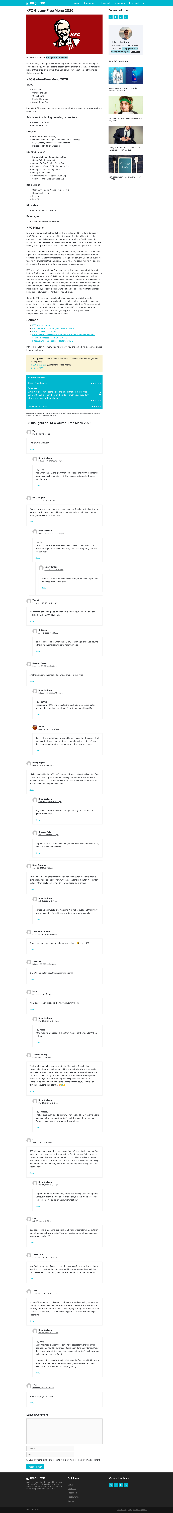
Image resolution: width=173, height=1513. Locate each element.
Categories (89, 3)
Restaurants (119, 3)
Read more (135, 52)
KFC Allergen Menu (41, 325)
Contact (71, 1501)
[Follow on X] (111, 17)
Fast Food (134, 3)
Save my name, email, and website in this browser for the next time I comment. (64, 1460)
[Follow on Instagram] (121, 17)
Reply (32, 449)
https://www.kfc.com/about (45, 331)
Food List (105, 3)
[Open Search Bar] (144, 3)
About (77, 3)
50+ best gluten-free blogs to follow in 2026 (125, 178)
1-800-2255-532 (39, 365)
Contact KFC (37, 368)
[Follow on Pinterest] (126, 17)
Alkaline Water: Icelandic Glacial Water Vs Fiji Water (123, 89)
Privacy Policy (122, 1510)
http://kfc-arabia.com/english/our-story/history (54, 328)
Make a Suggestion (140, 1510)
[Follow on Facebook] (116, 17)
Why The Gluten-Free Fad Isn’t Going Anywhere (125, 119)
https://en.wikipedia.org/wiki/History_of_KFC (52, 341)
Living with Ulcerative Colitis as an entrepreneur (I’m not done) (124, 148)
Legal (130, 1510)
